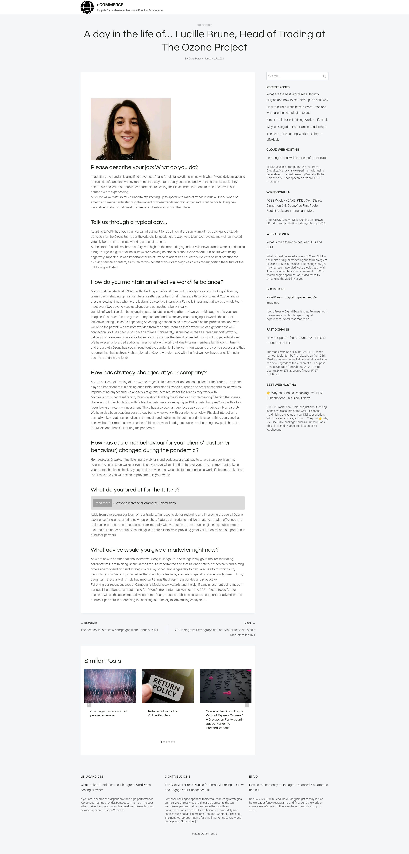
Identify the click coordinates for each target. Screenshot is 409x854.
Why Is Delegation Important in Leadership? (296, 127)
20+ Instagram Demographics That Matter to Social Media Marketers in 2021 (215, 629)
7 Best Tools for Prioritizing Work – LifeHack (297, 120)
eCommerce (204, 25)
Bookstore (275, 289)
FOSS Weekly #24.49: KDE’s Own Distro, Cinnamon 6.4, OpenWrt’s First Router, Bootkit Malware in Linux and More (294, 206)
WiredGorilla (278, 192)
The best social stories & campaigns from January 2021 (119, 627)
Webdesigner (277, 234)
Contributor (195, 58)
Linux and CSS (92, 776)
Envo (253, 776)
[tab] (161, 742)
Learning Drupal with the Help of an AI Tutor (296, 158)
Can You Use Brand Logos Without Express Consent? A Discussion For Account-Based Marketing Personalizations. (224, 719)
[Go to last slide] (89, 704)
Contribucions (177, 776)
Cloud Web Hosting (282, 149)
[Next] (247, 704)
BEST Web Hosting (281, 384)
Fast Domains (277, 329)
